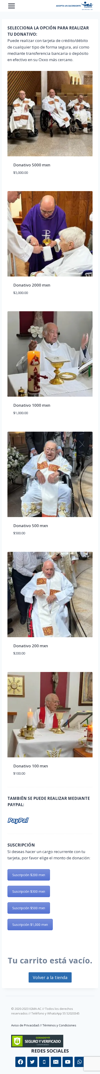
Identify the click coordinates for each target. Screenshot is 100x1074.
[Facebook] (20, 1062)
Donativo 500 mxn (30, 525)
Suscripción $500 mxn (28, 908)
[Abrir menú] (12, 5)
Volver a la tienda (50, 977)
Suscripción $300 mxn (28, 891)
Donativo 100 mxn (30, 766)
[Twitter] (32, 1062)
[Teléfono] (44, 1062)
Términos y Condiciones (59, 1025)
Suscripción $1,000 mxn (30, 924)
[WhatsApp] (79, 1062)
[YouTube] (68, 1062)
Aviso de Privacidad (25, 1025)
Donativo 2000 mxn (31, 285)
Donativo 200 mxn (30, 645)
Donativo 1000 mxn (31, 405)
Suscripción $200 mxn (28, 875)
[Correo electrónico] (56, 1062)
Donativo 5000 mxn (31, 165)
